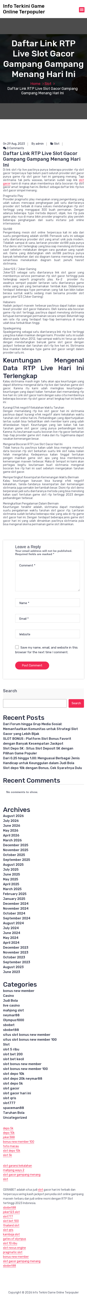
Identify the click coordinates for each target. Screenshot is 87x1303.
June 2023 (11, 972)
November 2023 (15, 952)
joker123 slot (11, 1212)
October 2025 (14, 855)
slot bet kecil (13, 1059)
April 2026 (11, 835)
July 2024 (11, 928)
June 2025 (11, 874)
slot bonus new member (22, 1064)
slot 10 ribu (10, 1243)
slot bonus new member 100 (25, 1069)
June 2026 (11, 826)
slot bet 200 (13, 1054)
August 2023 (13, 967)
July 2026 (11, 821)
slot (5, 1179)
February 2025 (15, 894)
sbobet (9, 1025)
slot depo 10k (13, 1074)
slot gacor (11, 1088)
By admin (38, 143)
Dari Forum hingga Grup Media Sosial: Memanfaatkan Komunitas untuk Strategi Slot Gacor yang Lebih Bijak (40, 729)
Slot (48, 83)
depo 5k (8, 1128)
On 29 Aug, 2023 (14, 143)
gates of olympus (14, 1239)
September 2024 (16, 918)
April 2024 (11, 943)
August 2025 (13, 865)
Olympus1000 (13, 1020)
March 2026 (12, 840)
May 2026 (10, 830)
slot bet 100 (11, 1221)
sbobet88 (11, 1030)
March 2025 (12, 889)
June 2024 (11, 933)
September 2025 (16, 860)
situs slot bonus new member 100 (30, 1040)
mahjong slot (13, 1010)
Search (10, 691)
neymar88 (11, 1015)
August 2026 (13, 816)
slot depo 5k (13, 1083)
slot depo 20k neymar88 (22, 1079)
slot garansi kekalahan (17, 1165)
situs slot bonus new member (26, 1035)
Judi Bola (10, 1000)
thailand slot (11, 1225)
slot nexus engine (14, 1248)
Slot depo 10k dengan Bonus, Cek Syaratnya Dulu (42, 768)
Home (35, 83)
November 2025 (15, 850)
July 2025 (11, 869)
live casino (11, 1005)
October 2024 (14, 913)
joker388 (9, 1137)
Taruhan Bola (13, 1113)
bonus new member (18, 991)
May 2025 (10, 879)
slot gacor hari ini (17, 1093)
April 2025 (11, 884)
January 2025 (14, 899)
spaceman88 (13, 1108)
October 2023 (14, 957)
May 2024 (10, 938)
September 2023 (16, 962)
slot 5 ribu (11, 1049)
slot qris (9, 1098)
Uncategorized (15, 1118)
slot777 (9, 1103)
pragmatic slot (12, 1252)
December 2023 (15, 947)
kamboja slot (11, 1234)
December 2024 (16, 904)
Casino (8, 996)
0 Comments (15, 148)
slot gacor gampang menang (21, 1174)
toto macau (11, 1146)
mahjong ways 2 (13, 1170)
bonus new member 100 (18, 1142)
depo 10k (9, 1133)
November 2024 (16, 908)
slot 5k (7, 1155)
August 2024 (13, 923)
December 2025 (15, 845)
